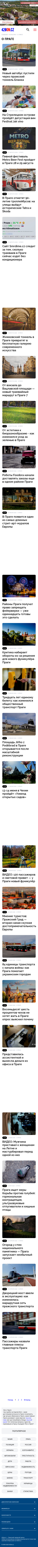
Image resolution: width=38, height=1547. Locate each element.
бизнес (10, 1478)
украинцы (28, 1483)
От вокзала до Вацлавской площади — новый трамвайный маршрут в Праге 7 (18, 390)
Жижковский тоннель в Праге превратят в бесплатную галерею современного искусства (18, 343)
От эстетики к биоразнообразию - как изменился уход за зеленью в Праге (18, 435)
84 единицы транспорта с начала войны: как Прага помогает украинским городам (18, 969)
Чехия (9, 1439)
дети (10, 1461)
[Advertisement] (19, 284)
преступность (28, 1456)
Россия (28, 1445)
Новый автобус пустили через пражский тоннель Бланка (18, 76)
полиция (10, 1445)
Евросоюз (9, 1467)
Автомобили (9, 1456)
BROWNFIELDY (6, 1508)
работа (28, 1461)
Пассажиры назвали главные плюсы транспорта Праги (16, 1345)
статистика (28, 1491)
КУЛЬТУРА (12, 34)
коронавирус (28, 1450)
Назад (10, 1400)
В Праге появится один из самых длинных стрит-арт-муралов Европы (18, 521)
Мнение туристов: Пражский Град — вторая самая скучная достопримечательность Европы (19, 922)
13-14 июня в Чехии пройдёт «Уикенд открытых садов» (15, 794)
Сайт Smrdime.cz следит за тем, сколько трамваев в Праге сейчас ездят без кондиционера (18, 253)
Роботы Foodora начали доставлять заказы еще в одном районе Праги (18, 478)
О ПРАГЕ (20, 34)
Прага (28, 1439)
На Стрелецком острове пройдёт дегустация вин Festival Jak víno (18, 118)
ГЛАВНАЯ (5, 34)
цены (10, 1472)
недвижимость (28, 1467)
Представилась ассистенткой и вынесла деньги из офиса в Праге (15, 1059)
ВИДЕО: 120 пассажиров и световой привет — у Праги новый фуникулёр (18, 878)
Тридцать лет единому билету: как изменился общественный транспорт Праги (17, 702)
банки (10, 1491)
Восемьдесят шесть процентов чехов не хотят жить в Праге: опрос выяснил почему (17, 1014)
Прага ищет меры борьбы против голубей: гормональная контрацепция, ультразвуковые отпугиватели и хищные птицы (18, 1199)
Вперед (27, 1400)
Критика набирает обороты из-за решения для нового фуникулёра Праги (18, 657)
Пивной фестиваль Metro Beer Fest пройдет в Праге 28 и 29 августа (18, 160)
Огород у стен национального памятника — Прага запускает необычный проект (17, 1251)
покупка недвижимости (10, 1484)
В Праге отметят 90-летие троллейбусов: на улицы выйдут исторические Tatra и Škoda (18, 204)
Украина (9, 1450)
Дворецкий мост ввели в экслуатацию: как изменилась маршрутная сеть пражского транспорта (18, 1299)
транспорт (28, 1478)
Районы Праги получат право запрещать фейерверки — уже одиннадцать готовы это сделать (17, 610)
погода (28, 1472)
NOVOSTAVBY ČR (6, 1515)
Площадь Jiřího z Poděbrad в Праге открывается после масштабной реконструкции (15, 749)
